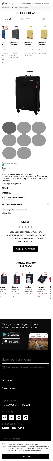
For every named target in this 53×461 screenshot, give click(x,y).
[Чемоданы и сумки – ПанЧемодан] (8, 3)
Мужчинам (36, 3)
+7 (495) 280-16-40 (16, 405)
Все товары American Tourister (14, 210)
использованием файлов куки (32, 450)
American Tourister (21, 7)
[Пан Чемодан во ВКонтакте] (11, 417)
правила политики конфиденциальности (30, 367)
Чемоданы (6, 7)
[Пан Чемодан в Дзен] (18, 417)
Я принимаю (26, 367)
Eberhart (28, 289)
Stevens (15, 289)
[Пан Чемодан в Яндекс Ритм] (25, 417)
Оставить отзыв (25, 249)
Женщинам (26, 3)
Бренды (45, 3)
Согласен (25, 456)
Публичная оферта (11, 438)
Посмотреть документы (11, 183)
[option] (16, 42)
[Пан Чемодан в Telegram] (4, 417)
